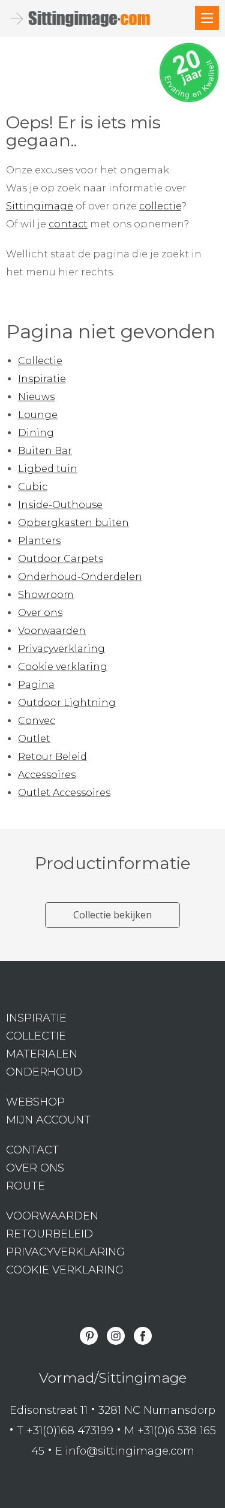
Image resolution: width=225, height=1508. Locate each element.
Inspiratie (42, 378)
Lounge (38, 414)
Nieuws (36, 396)
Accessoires (47, 774)
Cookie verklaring (62, 666)
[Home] (207, 18)
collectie (160, 206)
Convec (36, 720)
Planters (39, 540)
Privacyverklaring (61, 648)
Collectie (40, 361)
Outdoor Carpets (60, 558)
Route (25, 1185)
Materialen (41, 1054)
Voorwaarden (52, 630)
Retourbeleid (49, 1233)
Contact (32, 1149)
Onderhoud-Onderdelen (80, 576)
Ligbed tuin (47, 468)
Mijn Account (48, 1120)
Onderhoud (44, 1072)
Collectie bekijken (112, 914)
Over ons (40, 612)
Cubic (32, 486)
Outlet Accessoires (64, 792)
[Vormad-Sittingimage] (90, 18)
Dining (36, 432)
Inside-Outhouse (60, 504)
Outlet (34, 738)
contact (68, 224)
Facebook (143, 1336)
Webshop (35, 1102)
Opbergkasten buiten (73, 522)
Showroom (46, 594)
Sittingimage (39, 206)
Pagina (36, 684)
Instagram (116, 1336)
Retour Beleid (52, 756)
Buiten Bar (45, 450)
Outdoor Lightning (67, 702)
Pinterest (89, 1336)
